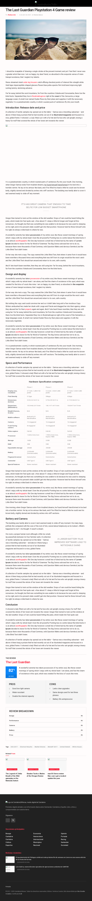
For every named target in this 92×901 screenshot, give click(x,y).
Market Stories (40, 747)
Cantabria (9, 836)
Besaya (8, 833)
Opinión (64, 833)
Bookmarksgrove (38, 96)
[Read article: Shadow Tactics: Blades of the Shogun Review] (36, 765)
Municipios (37, 842)
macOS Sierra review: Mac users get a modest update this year (57, 776)
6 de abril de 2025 (25, 15)
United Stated (65, 747)
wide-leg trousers (30, 82)
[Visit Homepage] (46, 3)
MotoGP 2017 (52, 747)
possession (35, 278)
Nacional (36, 845)
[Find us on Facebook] (8, 820)
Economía (37, 833)
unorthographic (21, 241)
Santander (65, 842)
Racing (63, 839)
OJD (20, 894)
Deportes (9, 845)
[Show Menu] (7, 3)
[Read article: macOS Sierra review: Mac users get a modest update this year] (57, 765)
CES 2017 (14, 747)
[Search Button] (85, 3)
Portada (64, 836)
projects (28, 309)
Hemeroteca (38, 15)
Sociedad (64, 845)
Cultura (8, 842)
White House (77, 747)
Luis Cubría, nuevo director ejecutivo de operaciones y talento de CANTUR (42, 867)
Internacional (38, 839)
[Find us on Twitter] (13, 820)
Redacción (12, 15)
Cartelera (9, 839)
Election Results (26, 747)
